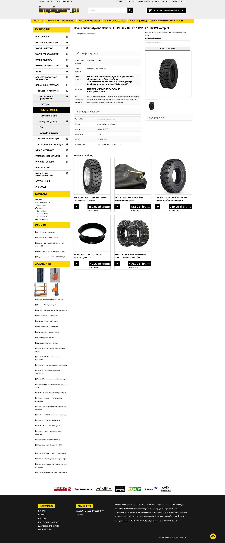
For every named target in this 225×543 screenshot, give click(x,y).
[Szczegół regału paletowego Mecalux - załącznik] (55, 284)
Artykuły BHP (43, 181)
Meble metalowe (44, 150)
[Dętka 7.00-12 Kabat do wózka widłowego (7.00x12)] (133, 159)
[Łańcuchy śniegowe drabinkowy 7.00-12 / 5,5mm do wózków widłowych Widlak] (133, 216)
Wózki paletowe (44, 48)
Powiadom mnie (167, 49)
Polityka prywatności (49, 522)
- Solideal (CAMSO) (138, 21)
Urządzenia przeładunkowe (44, 174)
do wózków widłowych (90, 21)
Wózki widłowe (43, 60)
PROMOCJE (40, 187)
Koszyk (79, 515)
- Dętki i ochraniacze (49, 116)
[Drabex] (151, 487)
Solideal (113, 144)
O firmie (42, 518)
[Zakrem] (104, 487)
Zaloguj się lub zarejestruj (139, 1)
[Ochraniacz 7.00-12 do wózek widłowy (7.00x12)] (92, 216)
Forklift (99, 144)
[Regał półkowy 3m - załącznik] (40, 284)
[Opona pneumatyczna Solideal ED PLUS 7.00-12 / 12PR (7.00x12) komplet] (168, 52)
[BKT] (134, 487)
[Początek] (59, 9)
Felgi (41, 127)
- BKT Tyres (44, 104)
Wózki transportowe (47, 65)
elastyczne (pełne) (48, 121)
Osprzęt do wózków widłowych (46, 78)
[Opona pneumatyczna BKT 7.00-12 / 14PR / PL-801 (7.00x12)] (92, 159)
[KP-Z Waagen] (120, 487)
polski (178, 1)
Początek (38, 21)
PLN (160, 1)
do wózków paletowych (48, 138)
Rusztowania (42, 167)
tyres (118, 144)
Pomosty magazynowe (47, 156)
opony (108, 144)
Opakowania (42, 36)
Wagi (38, 71)
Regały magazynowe (46, 42)
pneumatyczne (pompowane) (60, 21)
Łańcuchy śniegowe (48, 133)
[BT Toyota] (62, 487)
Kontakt (119, 1)
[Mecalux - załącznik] (40, 269)
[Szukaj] (130, 10)
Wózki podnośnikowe (46, 54)
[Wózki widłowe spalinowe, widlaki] (166, 487)
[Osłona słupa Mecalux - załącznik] (55, 269)
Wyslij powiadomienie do (153, 38)
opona (104, 144)
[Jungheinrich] (83, 487)
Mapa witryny (44, 530)
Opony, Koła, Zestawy (115, 21)
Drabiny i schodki (45, 162)
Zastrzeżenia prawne (48, 526)
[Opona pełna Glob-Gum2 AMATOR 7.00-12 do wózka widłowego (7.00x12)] (173, 159)
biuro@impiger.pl (65, 1)
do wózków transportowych (50, 144)
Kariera (42, 515)
